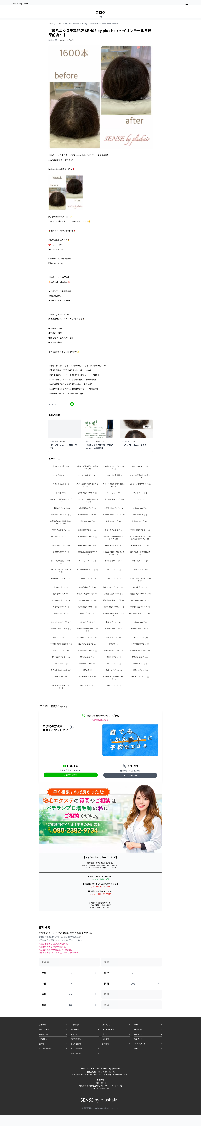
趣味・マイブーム (114, 670)
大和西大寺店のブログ (87, 569)
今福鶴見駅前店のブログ (114, 514)
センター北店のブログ (140, 484)
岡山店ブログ (140, 587)
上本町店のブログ (61, 508)
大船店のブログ (114, 569)
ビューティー (114, 493)
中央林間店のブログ (87, 508)
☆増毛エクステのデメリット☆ (113, 467)
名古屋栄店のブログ (113, 545)
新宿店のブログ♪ (87, 600)
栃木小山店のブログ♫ (61, 622)
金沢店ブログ (61, 676)
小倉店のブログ (61, 587)
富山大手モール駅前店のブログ (140, 579)
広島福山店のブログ (113, 594)
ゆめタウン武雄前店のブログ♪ (61, 500)
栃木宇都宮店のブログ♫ (140, 613)
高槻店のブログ (114, 685)
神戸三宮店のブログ (140, 644)
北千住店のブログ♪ (87, 530)
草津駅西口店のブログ (140, 650)
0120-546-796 (109, 1071)
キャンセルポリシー (87, 475)
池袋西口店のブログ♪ (87, 637)
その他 (61, 493)
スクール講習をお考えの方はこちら (87, 485)
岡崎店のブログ (61, 594)
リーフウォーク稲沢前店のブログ (87, 500)
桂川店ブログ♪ (113, 622)
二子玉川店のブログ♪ (113, 508)
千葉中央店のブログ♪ (140, 530)
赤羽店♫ (87, 670)
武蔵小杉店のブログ (113, 628)
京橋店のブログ (140, 508)
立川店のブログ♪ (60, 650)
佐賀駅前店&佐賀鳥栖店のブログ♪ (60, 522)
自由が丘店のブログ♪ (113, 650)
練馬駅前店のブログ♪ (87, 650)
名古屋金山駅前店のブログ (87, 553)
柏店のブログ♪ (61, 613)
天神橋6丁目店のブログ (61, 578)
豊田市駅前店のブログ (61, 670)
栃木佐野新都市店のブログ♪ (113, 614)
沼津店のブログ (113, 637)
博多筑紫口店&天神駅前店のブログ (113, 537)
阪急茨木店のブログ (140, 676)
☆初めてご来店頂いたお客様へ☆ (87, 467)
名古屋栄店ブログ (61, 552)
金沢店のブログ (140, 670)
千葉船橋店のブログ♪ (87, 536)
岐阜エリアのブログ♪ (113, 587)
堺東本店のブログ (140, 561)
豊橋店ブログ (140, 663)
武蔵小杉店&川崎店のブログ (87, 629)
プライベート (140, 493)
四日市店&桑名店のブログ (61, 562)
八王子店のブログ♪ (61, 530)
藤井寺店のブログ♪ (61, 657)
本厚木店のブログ (61, 607)
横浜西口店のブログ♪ (61, 628)
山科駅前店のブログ (87, 587)
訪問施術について (87, 663)
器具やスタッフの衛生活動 (140, 553)
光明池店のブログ (87, 521)
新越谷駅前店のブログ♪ (113, 600)
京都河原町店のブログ (61, 514)
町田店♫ (113, 644)
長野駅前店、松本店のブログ (113, 677)
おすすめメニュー (60, 475)
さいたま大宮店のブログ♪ (140, 476)
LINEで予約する (71, 774)
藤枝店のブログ (87, 657)
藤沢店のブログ (140, 657)
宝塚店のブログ (114, 578)
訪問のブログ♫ (61, 663)
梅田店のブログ (140, 622)
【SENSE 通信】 (60, 466)
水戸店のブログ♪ (60, 637)
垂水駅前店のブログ (113, 561)
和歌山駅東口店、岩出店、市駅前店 (113, 553)
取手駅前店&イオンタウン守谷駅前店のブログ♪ (140, 537)
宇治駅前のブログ (87, 578)
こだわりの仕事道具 (113, 475)
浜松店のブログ (140, 637)
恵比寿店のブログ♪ (61, 600)
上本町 (140, 499)
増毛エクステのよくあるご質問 (61, 570)
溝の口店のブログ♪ (87, 644)
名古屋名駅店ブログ (87, 545)
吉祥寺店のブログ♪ (61, 545)
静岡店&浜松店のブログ (61, 686)
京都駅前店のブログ (87, 514)
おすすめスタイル (140, 466)
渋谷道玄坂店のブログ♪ (61, 644)
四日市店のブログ (87, 561)
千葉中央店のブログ (113, 530)
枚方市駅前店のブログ (140, 607)
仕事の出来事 (140, 514)
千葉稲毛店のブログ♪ (61, 536)
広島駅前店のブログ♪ (140, 594)
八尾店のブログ (113, 521)
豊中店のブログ (114, 663)
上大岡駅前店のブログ (113, 499)
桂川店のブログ (87, 622)
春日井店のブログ (140, 600)
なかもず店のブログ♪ (87, 493)
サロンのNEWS (61, 484)
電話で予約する (130, 775)
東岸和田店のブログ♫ (87, 607)
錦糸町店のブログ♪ (87, 676)
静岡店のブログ (87, 685)
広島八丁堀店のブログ (87, 594)
